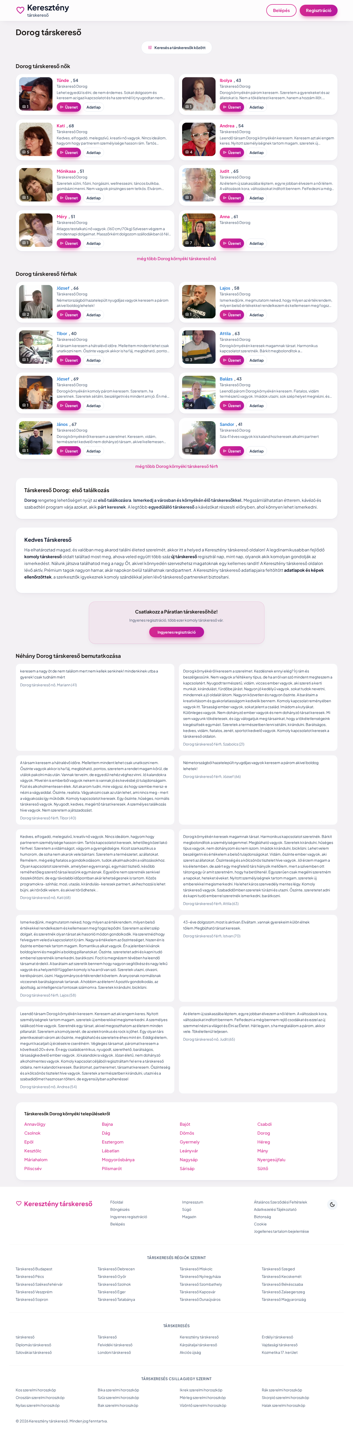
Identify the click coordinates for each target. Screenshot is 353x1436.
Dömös (187, 1133)
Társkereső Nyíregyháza (200, 1276)
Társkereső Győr (112, 1276)
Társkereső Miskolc (196, 1268)
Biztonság (262, 1216)
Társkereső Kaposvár (198, 1291)
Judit (224, 171)
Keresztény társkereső (199, 1336)
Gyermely (190, 1142)
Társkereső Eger (112, 1291)
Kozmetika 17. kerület (280, 1352)
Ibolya (226, 80)
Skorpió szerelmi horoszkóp (285, 1397)
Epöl (28, 1142)
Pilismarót (112, 1168)
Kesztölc (33, 1150)
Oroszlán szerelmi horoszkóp (40, 1397)
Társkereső (107, 1336)
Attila (225, 333)
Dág (106, 1133)
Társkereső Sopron (32, 1299)
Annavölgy (34, 1124)
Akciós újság (190, 1352)
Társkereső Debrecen (116, 1268)
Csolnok (32, 1133)
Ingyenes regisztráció (177, 632)
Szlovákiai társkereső (34, 1352)
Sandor (227, 424)
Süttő (262, 1168)
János (62, 424)
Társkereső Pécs (30, 1276)
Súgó (186, 1209)
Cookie (260, 1224)
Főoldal (116, 1202)
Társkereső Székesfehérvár (39, 1284)
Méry (62, 216)
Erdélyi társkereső (277, 1336)
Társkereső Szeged (278, 1268)
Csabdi (264, 1124)
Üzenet (69, 107)
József (63, 288)
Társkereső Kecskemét (282, 1276)
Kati (61, 125)
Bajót (185, 1124)
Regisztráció (318, 10)
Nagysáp (189, 1159)
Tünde (63, 80)
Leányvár (189, 1150)
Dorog (263, 1133)
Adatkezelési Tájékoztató (275, 1209)
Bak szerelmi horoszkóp (118, 1405)
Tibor (62, 333)
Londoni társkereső (114, 1352)
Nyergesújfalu (271, 1159)
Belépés (281, 10)
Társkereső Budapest (34, 1268)
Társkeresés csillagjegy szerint (176, 1378)
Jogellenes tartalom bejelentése (281, 1231)
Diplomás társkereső (33, 1344)
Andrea (227, 125)
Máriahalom (36, 1159)
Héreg (263, 1142)
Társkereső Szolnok (114, 1284)
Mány (262, 1150)
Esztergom (113, 1142)
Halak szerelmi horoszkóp (283, 1405)
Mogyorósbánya (118, 1159)
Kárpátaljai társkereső (198, 1344)
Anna (225, 216)
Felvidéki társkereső (115, 1344)
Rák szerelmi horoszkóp (282, 1389)
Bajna (107, 1124)
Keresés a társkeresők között (177, 47)
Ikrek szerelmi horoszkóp (201, 1389)
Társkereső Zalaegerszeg (283, 1291)
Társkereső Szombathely (201, 1284)
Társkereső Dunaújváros (200, 1299)
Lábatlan (110, 1150)
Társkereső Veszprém (34, 1291)
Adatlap (93, 107)
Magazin (189, 1216)
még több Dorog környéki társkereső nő (176, 258)
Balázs (226, 379)
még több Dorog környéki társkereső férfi (176, 466)
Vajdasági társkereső (280, 1344)
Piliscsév (33, 1168)
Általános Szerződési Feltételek (280, 1202)
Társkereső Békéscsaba (282, 1284)
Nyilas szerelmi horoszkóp (38, 1405)
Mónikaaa (66, 171)
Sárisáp (187, 1168)
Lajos (225, 288)
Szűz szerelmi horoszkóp (118, 1397)
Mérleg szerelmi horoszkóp (203, 1397)
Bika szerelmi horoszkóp (118, 1389)
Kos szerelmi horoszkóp (36, 1389)
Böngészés (120, 1209)
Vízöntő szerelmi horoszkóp (203, 1405)
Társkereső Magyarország (284, 1299)
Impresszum (192, 1202)
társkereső (25, 1336)
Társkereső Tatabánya (116, 1299)
